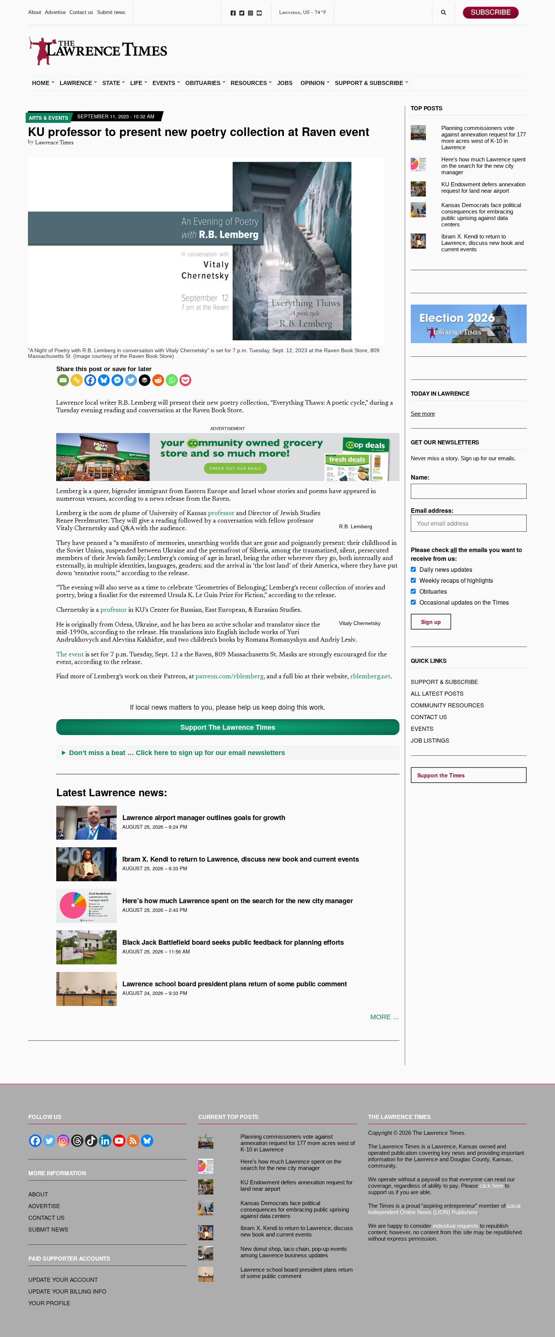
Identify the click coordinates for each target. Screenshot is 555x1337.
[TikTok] (91, 1140)
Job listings (430, 740)
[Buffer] (145, 380)
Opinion (313, 83)
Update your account (63, 1279)
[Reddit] (158, 380)
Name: (420, 477)
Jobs (285, 83)
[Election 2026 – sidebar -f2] (469, 324)
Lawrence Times (54, 143)
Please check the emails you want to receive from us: (466, 554)
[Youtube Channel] (119, 1140)
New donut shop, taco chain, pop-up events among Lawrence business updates (293, 1252)
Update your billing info (67, 1291)
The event (70, 655)
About (34, 12)
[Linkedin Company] (105, 1140)
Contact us (81, 12)
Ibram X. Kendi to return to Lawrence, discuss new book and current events (240, 859)
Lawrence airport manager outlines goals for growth (203, 817)
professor (221, 514)
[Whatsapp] (172, 380)
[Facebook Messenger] (117, 380)
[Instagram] (63, 1140)
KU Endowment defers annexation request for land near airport (483, 187)
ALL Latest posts (437, 693)
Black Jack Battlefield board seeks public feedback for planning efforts (233, 942)
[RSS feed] (133, 1140)
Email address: (432, 510)
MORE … (384, 1017)
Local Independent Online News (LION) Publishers (444, 1208)
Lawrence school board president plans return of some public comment (234, 984)
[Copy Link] (77, 380)
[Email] (63, 380)
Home (40, 83)
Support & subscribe (444, 682)
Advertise (55, 12)
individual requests (455, 1225)
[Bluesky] (104, 380)
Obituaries (202, 83)
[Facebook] (90, 380)
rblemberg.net (370, 677)
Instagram (250, 12)
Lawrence (76, 83)
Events (164, 83)
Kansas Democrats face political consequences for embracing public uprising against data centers (481, 214)
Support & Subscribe (369, 83)
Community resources (447, 705)
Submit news (111, 12)
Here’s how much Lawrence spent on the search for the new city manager (237, 900)
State (111, 83)
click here (491, 1185)
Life (136, 83)
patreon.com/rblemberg (230, 677)
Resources (249, 83)
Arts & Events (48, 117)
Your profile (49, 1303)
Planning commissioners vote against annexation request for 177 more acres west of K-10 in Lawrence (483, 137)
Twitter (242, 12)
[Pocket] (185, 380)
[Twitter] (131, 380)
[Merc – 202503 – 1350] (227, 457)
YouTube (259, 12)
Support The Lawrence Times (227, 727)
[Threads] (77, 1140)
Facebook (233, 12)
